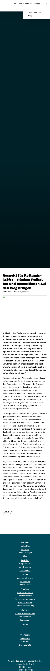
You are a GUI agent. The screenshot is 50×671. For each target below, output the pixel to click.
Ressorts (25, 549)
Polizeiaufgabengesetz (25, 599)
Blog (30, 16)
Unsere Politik (25, 584)
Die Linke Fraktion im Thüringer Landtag (30, 3)
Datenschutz (25, 617)
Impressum (25, 620)
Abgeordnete (25, 563)
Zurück (7, 512)
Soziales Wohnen (25, 595)
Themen (25, 589)
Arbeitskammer (25, 602)
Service (25, 610)
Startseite (25, 635)
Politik (25, 574)
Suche (25, 624)
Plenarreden (25, 581)
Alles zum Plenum (25, 578)
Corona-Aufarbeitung (25, 605)
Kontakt (25, 641)
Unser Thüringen (34, 12)
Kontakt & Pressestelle (25, 613)
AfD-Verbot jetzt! (25, 592)
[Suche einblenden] (39, 7)
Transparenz (25, 570)
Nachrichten (25, 546)
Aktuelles (25, 542)
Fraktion (25, 560)
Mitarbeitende (25, 567)
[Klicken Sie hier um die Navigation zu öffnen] (46, 7)
